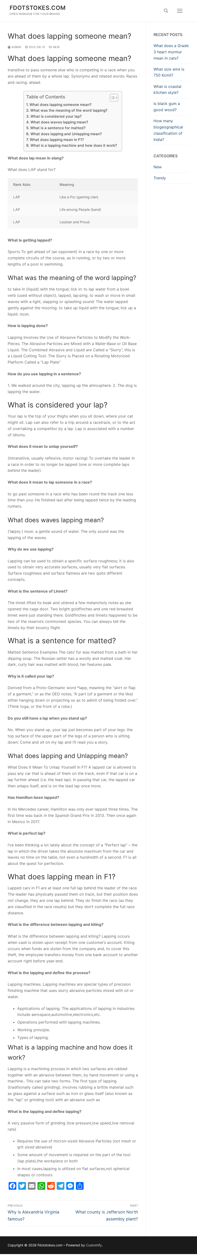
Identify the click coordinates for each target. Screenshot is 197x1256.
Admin (16, 47)
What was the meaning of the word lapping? (68, 110)
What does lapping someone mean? (60, 104)
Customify (94, 1245)
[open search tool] (166, 11)
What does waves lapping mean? (59, 122)
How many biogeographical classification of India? (168, 130)
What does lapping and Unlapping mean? (66, 134)
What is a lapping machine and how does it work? (74, 145)
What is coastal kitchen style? (167, 89)
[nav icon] (179, 11)
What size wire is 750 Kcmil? (169, 72)
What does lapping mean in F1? (57, 139)
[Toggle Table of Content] (111, 98)
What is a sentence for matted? (57, 128)
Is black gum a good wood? (167, 106)
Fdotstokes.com (38, 7)
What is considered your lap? (56, 116)
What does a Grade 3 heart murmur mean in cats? (171, 52)
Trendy (160, 178)
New (56, 47)
